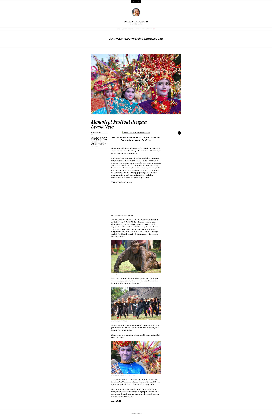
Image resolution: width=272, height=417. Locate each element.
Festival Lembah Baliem (99, 138)
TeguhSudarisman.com (136, 22)
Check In (131, 29)
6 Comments (94, 147)
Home (118, 29)
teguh (93, 134)
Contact (148, 29)
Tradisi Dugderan (102, 143)
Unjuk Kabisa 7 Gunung (97, 144)
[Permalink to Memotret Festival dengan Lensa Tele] (136, 84)
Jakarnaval (103, 138)
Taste (137, 29)
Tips (143, 29)
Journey (124, 29)
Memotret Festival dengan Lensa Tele (119, 124)
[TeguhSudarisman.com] (136, 12)
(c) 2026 (132, 413)
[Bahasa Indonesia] (154, 29)
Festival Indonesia (96, 137)
